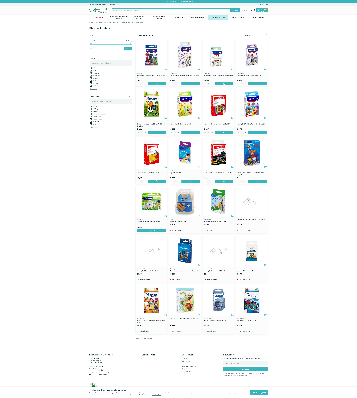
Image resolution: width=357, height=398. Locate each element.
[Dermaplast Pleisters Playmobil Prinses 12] (252, 201)
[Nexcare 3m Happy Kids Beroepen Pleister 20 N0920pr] (151, 300)
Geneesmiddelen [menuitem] (260, 17)
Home (91, 22)
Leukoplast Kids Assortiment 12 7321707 (217, 124)
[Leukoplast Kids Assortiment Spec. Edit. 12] (218, 153)
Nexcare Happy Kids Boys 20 (246, 320)
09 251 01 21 (99, 367)
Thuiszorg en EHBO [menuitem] (220, 17)
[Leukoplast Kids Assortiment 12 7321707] (218, 104)
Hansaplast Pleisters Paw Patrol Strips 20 (251, 124)
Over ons (185, 358)
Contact (91, 4)
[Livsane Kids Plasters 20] (252, 251)
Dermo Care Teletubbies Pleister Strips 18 (184, 318)
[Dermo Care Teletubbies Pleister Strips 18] (185, 300)
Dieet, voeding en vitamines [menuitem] (141, 17)
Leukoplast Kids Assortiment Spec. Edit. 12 (217, 173)
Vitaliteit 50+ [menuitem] (181, 17)
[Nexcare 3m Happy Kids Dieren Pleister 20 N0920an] (151, 104)
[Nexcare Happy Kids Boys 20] (252, 300)
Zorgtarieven (186, 371)
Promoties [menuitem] (100, 17)
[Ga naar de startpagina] (98, 10)
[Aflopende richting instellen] (267, 35)
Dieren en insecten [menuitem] (240, 17)
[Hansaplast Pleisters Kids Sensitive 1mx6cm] (218, 55)
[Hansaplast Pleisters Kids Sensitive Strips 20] (185, 55)
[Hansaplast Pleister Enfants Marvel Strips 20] (151, 55)
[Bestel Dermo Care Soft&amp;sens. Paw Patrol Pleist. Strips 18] (257, 181)
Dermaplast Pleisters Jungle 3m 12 (215, 221)
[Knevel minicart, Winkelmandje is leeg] (258, 10)
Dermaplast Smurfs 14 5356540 (147, 271)
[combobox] (171, 10)
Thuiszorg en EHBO (100, 22)
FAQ (142, 358)
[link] (259, 338)
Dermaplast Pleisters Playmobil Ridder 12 (184, 271)
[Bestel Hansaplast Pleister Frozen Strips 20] (257, 83)
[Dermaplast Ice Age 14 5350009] (218, 251)
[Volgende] (266, 338)
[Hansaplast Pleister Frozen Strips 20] (252, 55)
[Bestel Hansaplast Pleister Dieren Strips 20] (190, 132)
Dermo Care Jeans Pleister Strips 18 (215, 320)
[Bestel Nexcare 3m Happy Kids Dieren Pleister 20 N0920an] (157, 132)
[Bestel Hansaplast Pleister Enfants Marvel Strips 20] (157, 83)
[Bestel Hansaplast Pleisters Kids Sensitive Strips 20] (190, 83)
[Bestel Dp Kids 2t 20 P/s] (190, 181)
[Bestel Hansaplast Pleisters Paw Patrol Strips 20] (257, 132)
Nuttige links (186, 361)
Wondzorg (111, 22)
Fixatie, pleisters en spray (124, 22)
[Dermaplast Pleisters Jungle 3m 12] (218, 201)
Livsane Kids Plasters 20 (245, 271)
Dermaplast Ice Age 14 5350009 (214, 271)
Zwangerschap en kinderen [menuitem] (161, 17)
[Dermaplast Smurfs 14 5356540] (151, 251)
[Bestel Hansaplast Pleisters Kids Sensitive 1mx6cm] (224, 83)
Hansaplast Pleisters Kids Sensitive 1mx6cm (218, 75)
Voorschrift (112, 4)
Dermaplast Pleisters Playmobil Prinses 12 (251, 220)
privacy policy (243, 375)
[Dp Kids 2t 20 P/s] (185, 153)
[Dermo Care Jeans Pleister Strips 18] (218, 300)
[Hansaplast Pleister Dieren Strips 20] (185, 104)
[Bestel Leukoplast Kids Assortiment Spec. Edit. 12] (224, 181)
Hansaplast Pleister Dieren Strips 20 (182, 124)
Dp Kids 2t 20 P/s (175, 173)
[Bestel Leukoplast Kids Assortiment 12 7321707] (224, 132)
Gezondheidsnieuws (101, 4)
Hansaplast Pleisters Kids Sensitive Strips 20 (185, 75)
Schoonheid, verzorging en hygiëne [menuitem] (119, 17)
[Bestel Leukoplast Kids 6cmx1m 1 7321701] (157, 181)
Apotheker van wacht (189, 366)
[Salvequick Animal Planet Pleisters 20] (151, 201)
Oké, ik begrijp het (259, 392)
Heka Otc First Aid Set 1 (178, 221)
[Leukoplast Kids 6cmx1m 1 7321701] (151, 153)
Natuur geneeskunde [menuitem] (199, 17)
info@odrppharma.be (105, 369)
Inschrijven (245, 369)
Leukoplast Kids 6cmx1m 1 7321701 (148, 173)
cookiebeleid (156, 395)
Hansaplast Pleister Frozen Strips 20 (249, 75)
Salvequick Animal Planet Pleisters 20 (149, 221)
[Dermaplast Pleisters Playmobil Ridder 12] (185, 251)
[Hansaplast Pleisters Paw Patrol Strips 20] (252, 104)
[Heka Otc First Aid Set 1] (185, 201)
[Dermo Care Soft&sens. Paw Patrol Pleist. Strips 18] (252, 153)
